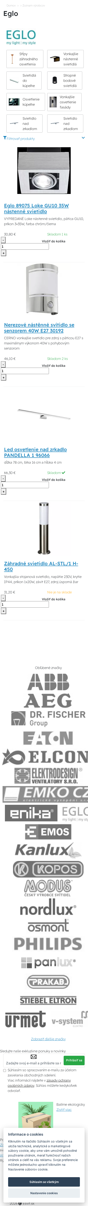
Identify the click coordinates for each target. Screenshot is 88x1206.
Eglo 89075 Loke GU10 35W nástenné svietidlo (36, 208)
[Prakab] (48, 981)
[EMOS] (48, 832)
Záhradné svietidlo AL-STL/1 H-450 (41, 566)
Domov (11, 5)
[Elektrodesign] (48, 775)
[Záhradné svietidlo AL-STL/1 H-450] (44, 528)
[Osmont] (48, 925)
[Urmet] (25, 1019)
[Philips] (48, 944)
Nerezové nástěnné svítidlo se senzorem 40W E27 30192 (39, 328)
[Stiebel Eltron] (48, 1000)
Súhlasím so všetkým (44, 1182)
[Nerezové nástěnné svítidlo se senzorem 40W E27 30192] (44, 290)
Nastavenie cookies (44, 1193)
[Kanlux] (48, 850)
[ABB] (48, 682)
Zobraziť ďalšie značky (48, 1039)
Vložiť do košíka (53, 241)
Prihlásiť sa (74, 1060)
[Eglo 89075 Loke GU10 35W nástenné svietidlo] (44, 170)
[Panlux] (48, 963)
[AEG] (48, 700)
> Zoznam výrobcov (32, 5)
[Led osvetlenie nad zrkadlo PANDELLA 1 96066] (44, 414)
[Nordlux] (48, 906)
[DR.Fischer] (48, 719)
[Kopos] (48, 869)
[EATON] (48, 738)
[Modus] (48, 888)
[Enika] (31, 813)
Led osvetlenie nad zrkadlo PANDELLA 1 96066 (35, 452)
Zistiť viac (64, 1109)
